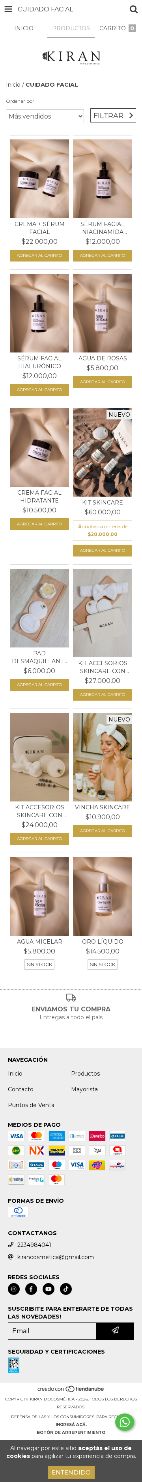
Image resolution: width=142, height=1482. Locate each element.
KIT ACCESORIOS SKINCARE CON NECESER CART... (39, 811)
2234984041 (34, 1244)
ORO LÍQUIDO (102, 941)
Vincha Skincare (102, 807)
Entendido (71, 1472)
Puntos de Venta (31, 1105)
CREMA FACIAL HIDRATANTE (39, 496)
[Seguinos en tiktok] (66, 1289)
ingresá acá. (71, 1424)
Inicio (13, 84)
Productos (85, 1073)
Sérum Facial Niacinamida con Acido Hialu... (102, 228)
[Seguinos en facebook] (31, 1289)
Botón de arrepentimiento (71, 1432)
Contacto (21, 1089)
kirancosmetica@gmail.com (55, 1257)
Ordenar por (20, 101)
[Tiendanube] (71, 1391)
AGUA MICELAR (39, 941)
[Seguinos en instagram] (14, 1289)
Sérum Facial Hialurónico (39, 362)
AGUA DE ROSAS (102, 358)
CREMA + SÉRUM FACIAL (40, 228)
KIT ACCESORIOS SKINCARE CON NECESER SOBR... (102, 667)
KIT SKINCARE (102, 502)
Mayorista (84, 1089)
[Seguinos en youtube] (48, 1289)
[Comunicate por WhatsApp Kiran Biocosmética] (124, 1422)
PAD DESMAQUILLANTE (39, 657)
